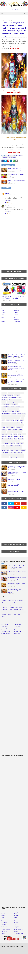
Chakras (3, 402)
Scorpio (17, 443)
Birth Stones (4, 397)
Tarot (2, 310)
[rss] (24, 507)
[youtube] (17, 507)
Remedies (4, 441)
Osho (16, 607)
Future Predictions (5, 406)
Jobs (22, 418)
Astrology (16, 308)
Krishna (16, 420)
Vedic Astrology (5, 452)
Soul (7, 445)
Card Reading (4, 399)
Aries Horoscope (4, 624)
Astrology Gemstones (12, 600)
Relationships (20, 438)
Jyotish (7, 420)
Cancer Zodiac (17, 626)
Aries (23, 392)
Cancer (19, 397)
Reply (6, 200)
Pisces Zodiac (17, 633)
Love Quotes (21, 425)
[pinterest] (18, 9)
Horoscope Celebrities (11, 605)
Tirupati (16, 450)
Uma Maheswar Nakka (10, 206)
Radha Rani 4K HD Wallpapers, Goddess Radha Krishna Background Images (17, 374)
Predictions (4, 436)
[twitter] (12, 9)
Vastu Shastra (17, 321)
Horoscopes (14, 415)
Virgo (15, 452)
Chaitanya (4, 36)
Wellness (16, 314)
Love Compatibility (13, 425)
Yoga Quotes (16, 457)
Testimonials (4, 931)
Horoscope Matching (21, 413)
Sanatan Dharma (5, 443)
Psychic (21, 436)
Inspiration (12, 418)
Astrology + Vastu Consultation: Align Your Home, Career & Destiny (16, 467)
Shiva (3, 445)
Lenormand (16, 310)
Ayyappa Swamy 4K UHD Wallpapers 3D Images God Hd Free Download (17, 175)
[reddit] (17, 503)
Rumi (9, 441)
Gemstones (18, 406)
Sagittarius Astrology (5, 631)
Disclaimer (17, 944)
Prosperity (16, 436)
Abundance (4, 392)
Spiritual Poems (5, 447)
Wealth (3, 454)
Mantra (2, 316)
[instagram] (15, 9)
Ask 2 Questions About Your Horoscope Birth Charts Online (17, 472)
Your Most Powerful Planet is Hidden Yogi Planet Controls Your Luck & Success (16, 381)
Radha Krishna (10, 438)
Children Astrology (10, 402)
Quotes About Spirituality (18, 609)
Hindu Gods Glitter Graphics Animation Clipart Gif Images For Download (16, 181)
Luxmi (3, 427)
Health (17, 408)
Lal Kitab (17, 422)
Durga (22, 402)
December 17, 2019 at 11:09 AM (10, 194)
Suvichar (19, 447)
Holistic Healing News (18, 929)
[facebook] (10, 9)
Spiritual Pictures (8, 17)
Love (7, 425)
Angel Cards (17, 392)
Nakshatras (9, 431)
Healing (12, 408)
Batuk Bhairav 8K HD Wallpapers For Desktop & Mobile (16, 361)
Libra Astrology (4, 629)
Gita (23, 406)
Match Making (19, 427)
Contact (3, 933)
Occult (2, 314)
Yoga (15, 317)
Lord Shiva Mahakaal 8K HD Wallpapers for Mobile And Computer (17, 478)
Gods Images (8, 155)
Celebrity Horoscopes (18, 399)
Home (2, 17)
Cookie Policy (23, 944)
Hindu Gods (15, 155)
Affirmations (11, 392)
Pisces (19, 434)
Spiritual (16, 312)
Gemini (12, 406)
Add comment (9, 218)
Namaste (15, 431)
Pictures (15, 434)
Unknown (7, 193)
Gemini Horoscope (5, 626)
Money (9, 429)
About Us (16, 931)
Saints (18, 441)
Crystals (17, 402)
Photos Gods (5, 157)
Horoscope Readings (6, 415)
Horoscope (14, 413)
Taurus (12, 450)
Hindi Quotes (4, 411)
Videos (2, 319)
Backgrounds (10, 395)
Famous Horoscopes (6, 404)
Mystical (3, 431)
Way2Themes (13, 950)
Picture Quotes (5, 609)
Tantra (15, 316)
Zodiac (22, 457)
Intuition (17, 418)
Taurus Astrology (17, 624)
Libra (3, 425)
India (24, 415)
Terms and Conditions (18, 933)
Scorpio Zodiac (17, 629)
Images (20, 155)
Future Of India (14, 404)
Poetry (24, 434)
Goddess (4, 408)
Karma (12, 420)
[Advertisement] (14, 254)
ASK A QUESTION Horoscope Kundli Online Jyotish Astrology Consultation (13, 297)
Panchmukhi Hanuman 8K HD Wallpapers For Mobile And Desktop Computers (16, 368)
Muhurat (20, 429)
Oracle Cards (4, 434)
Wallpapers (16, 319)
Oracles (2, 312)
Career (10, 399)
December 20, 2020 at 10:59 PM (10, 207)
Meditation (3, 321)
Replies (8, 202)
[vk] (4, 507)
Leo (22, 422)
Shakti (22, 443)
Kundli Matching (11, 422)
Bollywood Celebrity (12, 397)
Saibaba (13, 441)
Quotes (3, 438)
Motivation (15, 429)
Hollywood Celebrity (6, 413)
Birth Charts (17, 395)
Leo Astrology (4, 628)
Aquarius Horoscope (5, 633)
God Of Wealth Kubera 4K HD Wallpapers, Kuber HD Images (15, 169)
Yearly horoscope (5, 457)
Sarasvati (13, 443)
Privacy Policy (10, 944)
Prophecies (10, 436)
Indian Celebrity (5, 418)
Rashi (15, 438)
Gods (8, 408)
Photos (10, 434)
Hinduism (17, 411)
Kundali (21, 420)
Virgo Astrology (17, 628)
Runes (2, 317)
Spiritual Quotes (13, 447)
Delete (9, 200)
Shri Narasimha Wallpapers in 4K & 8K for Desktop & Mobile (16, 484)
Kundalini (4, 422)
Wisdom (13, 454)
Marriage (13, 427)
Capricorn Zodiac (18, 631)
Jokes (3, 420)
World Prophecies (20, 454)
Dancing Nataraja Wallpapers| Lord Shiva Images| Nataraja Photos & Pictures (17, 355)
